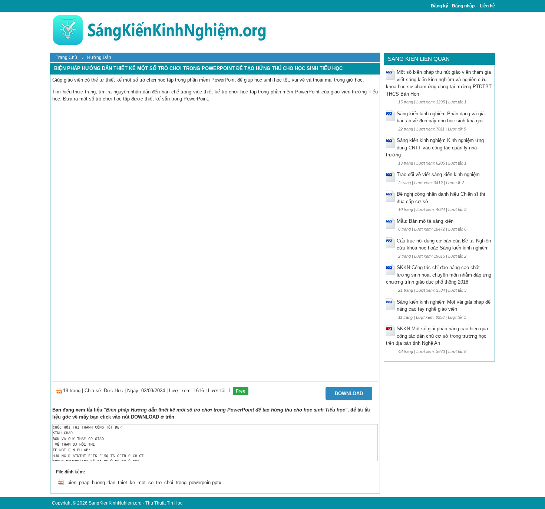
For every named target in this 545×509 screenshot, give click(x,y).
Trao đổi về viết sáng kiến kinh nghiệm (438, 174)
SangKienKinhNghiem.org (115, 503)
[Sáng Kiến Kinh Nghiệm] (159, 30)
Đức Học (113, 390)
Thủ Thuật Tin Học (163, 503)
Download (349, 393)
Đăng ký (439, 6)
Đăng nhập (463, 6)
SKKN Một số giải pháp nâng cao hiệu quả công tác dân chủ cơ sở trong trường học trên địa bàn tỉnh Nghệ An (437, 336)
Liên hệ (487, 6)
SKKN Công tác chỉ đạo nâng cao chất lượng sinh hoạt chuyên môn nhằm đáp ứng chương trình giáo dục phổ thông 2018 (438, 275)
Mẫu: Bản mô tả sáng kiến (425, 221)
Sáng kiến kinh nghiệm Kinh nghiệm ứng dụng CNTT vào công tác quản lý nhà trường (435, 148)
